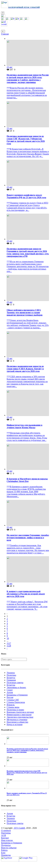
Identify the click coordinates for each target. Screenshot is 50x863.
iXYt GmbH (19, 828)
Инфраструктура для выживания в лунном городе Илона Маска (24, 426)
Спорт (10, 690)
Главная (5, 34)
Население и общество (17, 722)
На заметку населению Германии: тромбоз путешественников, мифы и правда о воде (28, 537)
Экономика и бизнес (16, 687)
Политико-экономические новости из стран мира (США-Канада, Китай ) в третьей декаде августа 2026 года (25, 368)
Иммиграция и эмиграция (19, 714)
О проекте (6, 830)
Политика (11, 675)
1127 (9, 643)
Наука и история (14, 724)
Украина (11, 672)
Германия (11, 680)
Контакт (5, 838)
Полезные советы (15, 682)
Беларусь (11, 677)
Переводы (6, 855)
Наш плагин (7, 840)
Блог (3, 852)
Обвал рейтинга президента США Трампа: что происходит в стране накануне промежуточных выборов (24, 312)
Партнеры (6, 833)
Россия (10, 697)
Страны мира (13, 707)
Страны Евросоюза (16, 702)
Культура (11, 685)
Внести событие (9, 848)
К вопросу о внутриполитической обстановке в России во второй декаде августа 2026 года (26, 593)
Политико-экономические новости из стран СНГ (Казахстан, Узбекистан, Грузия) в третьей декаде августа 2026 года (26, 140)
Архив (10, 692)
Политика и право (15, 709)
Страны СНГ (13, 700)
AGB (3, 835)
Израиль (11, 705)
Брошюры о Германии (17, 695)
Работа (4, 850)
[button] (3, 16)
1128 (9, 646)
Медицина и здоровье (17, 719)
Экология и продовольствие (20, 717)
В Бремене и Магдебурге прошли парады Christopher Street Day (27, 480)
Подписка (6, 845)
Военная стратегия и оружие (20, 712)
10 (8, 638)
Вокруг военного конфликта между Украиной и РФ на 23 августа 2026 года (26, 196)
